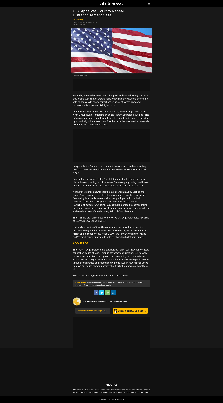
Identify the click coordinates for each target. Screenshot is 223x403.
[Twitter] (101, 292)
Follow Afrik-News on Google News (92, 311)
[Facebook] (96, 292)
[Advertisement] (111, 85)
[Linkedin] (113, 292)
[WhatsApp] (107, 292)
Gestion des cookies (118, 399)
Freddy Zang (78, 20)
